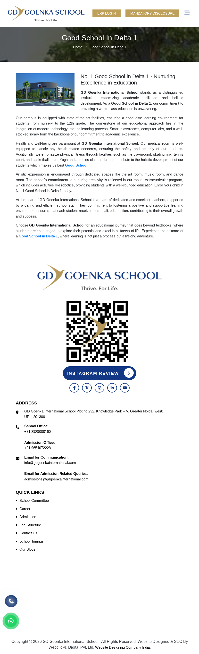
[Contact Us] (11, 603)
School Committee (34, 500)
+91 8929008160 (37, 431)
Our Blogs (27, 549)
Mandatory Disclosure (152, 13)
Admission (27, 517)
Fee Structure (30, 525)
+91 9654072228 (37, 448)
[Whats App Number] (11, 621)
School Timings (31, 541)
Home (78, 47)
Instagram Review (94, 373)
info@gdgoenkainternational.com (50, 463)
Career (24, 509)
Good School (76, 165)
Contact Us (28, 533)
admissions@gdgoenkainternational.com (56, 479)
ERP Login (106, 13)
